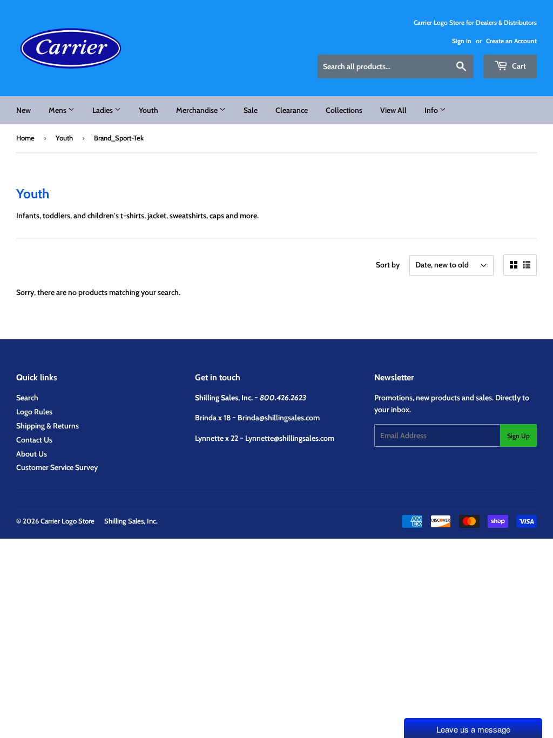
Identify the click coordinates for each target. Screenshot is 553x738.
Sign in (461, 41)
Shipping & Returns (47, 426)
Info (432, 110)
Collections (344, 110)
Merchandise (197, 110)
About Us (31, 454)
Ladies (103, 110)
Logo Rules (34, 412)
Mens (58, 110)
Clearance (291, 110)
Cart (518, 66)
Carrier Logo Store (68, 520)
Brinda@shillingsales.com (279, 417)
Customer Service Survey (57, 467)
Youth (148, 110)
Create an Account (511, 41)
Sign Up (518, 436)
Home (25, 137)
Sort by (388, 265)
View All (393, 110)
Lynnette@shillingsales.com (289, 438)
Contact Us (34, 440)
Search (27, 397)
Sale (251, 110)
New (23, 110)
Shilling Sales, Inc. (131, 520)
